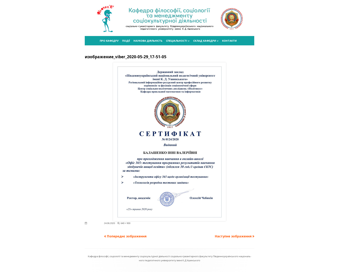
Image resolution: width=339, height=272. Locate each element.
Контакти (229, 40)
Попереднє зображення (127, 236)
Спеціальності (176, 40)
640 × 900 (125, 223)
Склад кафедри (204, 40)
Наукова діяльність (147, 40)
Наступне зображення (233, 236)
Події (126, 40)
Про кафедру (109, 40)
